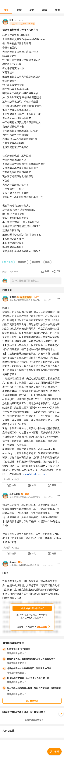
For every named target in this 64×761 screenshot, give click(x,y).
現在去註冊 (42, 626)
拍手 (14, 485)
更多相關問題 (32, 701)
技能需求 (22, 262)
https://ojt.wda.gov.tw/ (34, 474)
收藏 (47, 271)
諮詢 (44, 10)
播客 (57, 10)
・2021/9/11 (48, 300)
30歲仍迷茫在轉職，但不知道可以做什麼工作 (28, 678)
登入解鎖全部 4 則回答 (32, 608)
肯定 (34, 485)
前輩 (19, 10)
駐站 (32, 10)
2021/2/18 (18, 20)
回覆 (54, 485)
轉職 (47, 262)
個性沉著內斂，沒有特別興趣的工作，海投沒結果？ (31, 659)
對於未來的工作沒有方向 (18, 649)
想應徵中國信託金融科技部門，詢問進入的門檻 (29, 668)
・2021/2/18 (48, 497)
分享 (58, 271)
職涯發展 (36, 262)
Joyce (13, 562)
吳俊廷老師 (15, 494)
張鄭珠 (13, 297)
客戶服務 (8, 262)
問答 (6, 10)
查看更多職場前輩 (33, 720)
